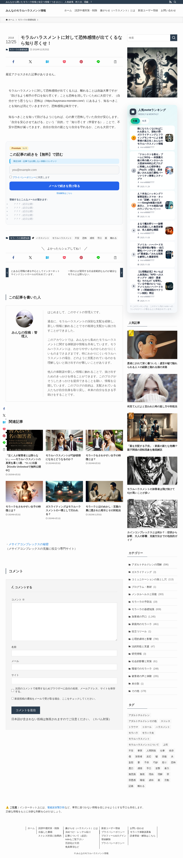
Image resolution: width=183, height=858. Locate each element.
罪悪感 (132, 780)
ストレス (165, 721)
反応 (149, 756)
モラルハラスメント (62, 238)
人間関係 (151, 750)
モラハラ (133, 733)
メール (15, 661)
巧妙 (155, 762)
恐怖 (84, 238)
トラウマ (133, 727)
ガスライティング (144, 572)
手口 (99, 238)
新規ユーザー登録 (110, 828)
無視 (142, 774)
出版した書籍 (45, 832)
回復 (164, 756)
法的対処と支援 (143, 646)
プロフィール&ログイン (113, 835)
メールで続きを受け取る (64, 185)
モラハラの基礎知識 (19, 49)
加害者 (138, 756)
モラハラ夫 (148, 733)
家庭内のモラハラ (145, 624)
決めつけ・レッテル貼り (78, 832)
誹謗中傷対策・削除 (48, 828)
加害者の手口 (143, 616)
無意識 (132, 774)
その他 (139, 691)
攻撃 (157, 768)
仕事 (162, 750)
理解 (160, 774)
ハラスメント (42, 238)
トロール (147, 727)
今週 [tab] (135, 120)
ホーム (31, 828)
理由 (151, 774)
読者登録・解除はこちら (142, 835)
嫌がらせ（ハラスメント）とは (81, 828)
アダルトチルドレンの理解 (150, 564)
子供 (146, 762)
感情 (92, 238)
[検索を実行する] (173, 37)
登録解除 (106, 839)
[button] (13, 62)
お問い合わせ (137, 828)
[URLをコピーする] (115, 62)
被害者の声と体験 (145, 676)
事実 (140, 750)
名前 (13, 647)
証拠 (131, 786)
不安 (77, 238)
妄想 (131, 762)
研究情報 (139, 653)
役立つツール (141, 631)
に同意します (31, 177)
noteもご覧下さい (74, 839)
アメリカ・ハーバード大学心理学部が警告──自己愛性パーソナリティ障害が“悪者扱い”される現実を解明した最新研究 (152, 255)
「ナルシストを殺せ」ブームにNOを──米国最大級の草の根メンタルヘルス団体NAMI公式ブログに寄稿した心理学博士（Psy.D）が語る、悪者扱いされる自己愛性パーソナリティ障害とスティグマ (152, 170)
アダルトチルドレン (139, 715)
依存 (171, 750)
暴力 (166, 768)
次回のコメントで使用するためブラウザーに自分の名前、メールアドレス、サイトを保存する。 (65, 690)
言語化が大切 (72, 843)
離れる (113, 238)
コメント (18, 599)
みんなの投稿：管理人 (24, 334)
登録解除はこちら (64, 193)
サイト (15, 675)
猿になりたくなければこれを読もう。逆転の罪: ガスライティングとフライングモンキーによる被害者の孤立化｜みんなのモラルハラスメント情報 (152, 138)
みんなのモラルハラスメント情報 (26, 10)
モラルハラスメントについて (144, 744)
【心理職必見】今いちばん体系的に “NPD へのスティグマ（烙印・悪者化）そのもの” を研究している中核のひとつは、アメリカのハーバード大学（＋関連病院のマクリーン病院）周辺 (152, 286)
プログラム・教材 (144, 586)
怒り (164, 762)
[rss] (170, 2)
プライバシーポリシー (24, 177)
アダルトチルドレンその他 (143, 721)
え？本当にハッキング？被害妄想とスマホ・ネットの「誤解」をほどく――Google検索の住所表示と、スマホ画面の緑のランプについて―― (152, 205)
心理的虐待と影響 (145, 638)
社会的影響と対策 (144, 661)
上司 (165, 744)
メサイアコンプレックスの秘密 (29, 544)
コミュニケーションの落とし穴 (153, 579)
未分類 (138, 683)
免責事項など (72, 846)
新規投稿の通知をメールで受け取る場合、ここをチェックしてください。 (55, 698)
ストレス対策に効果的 (49, 835)
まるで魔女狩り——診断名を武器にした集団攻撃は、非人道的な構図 (152, 231)
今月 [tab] (144, 120)
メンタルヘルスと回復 (148, 594)
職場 (142, 780)
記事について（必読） (76, 835)
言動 (166, 780)
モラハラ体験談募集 (140, 832)
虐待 (151, 780)
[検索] (175, 2)
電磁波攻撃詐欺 (56, 807)
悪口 (131, 768)
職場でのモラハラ (145, 668)
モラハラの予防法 (144, 601)
